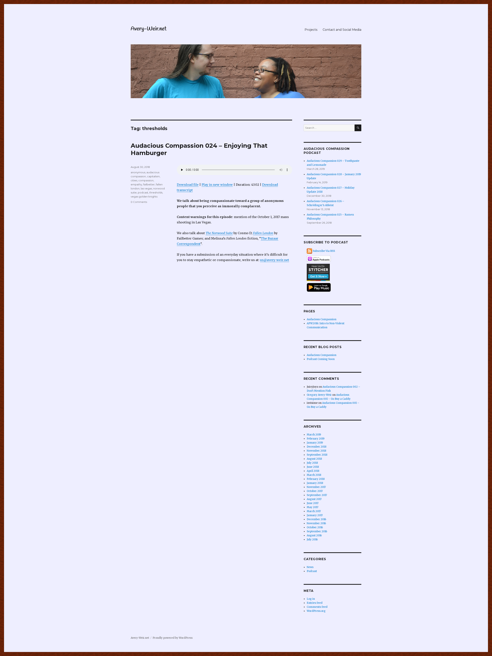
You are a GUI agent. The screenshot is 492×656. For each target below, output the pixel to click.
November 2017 (316, 487)
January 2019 (315, 442)
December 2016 (316, 519)
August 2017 (314, 499)
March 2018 (314, 475)
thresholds (155, 192)
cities (134, 180)
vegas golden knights (144, 196)
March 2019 (314, 434)
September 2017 (317, 495)
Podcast (312, 571)
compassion (146, 180)
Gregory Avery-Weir (319, 394)
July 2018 (312, 462)
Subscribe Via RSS (324, 251)
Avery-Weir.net (148, 28)
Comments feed (317, 607)
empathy (136, 184)
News (310, 567)
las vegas (146, 188)
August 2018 (314, 458)
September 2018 (317, 454)
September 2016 (317, 531)
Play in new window (217, 185)
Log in (311, 598)
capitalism (153, 176)
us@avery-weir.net (274, 260)
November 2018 (316, 450)
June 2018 (313, 467)
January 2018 (315, 483)
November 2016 (316, 523)
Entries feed (314, 603)
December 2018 (316, 446)
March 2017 (314, 511)
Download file (188, 185)
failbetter (149, 184)
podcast (143, 192)
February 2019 (315, 438)
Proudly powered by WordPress (173, 637)
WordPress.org (316, 611)
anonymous (138, 172)
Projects (311, 30)
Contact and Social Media (342, 30)
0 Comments (139, 201)
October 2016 (315, 527)
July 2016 (312, 539)
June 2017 (312, 503)
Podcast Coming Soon (321, 359)
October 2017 (315, 491)
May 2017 (312, 507)
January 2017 (315, 515)
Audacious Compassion (321, 319)
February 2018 (316, 479)
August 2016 (314, 535)
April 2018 (313, 471)
